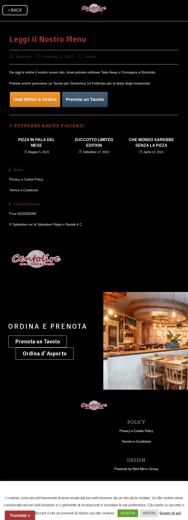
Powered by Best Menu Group (136, 469)
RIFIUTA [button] (149, 513)
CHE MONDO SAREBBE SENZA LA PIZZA (151, 142)
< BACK (15, 10)
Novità (91, 57)
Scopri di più (170, 513)
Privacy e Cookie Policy (26, 179)
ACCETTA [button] (127, 513)
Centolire (23, 57)
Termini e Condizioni (23, 190)
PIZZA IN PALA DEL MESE (36, 142)
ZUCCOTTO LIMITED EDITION (94, 142)
